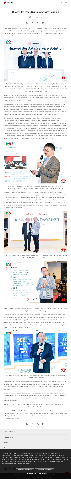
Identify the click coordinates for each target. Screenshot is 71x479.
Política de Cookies (24, 464)
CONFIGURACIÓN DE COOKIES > (35, 473)
